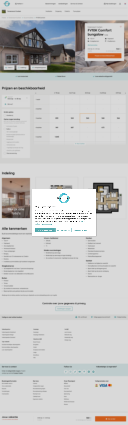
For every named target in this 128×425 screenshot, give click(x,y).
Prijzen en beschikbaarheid (104, 56)
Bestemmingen (50, 4)
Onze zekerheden (6, 386)
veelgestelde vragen (13, 371)
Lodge (34, 352)
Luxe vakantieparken (7, 349)
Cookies (62, 416)
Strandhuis (36, 355)
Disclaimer (68, 416)
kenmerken (92, 45)
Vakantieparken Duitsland (8, 337)
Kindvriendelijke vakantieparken (10, 347)
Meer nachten (81, 143)
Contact (35, 383)
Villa (34, 357)
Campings (36, 329)
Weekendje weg (69, 337)
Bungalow (35, 344)
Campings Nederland (38, 334)
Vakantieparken (6, 329)
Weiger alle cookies (63, 230)
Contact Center (18, 373)
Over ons (66, 388)
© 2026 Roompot (83, 416)
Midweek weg (68, 334)
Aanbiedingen (63, 4)
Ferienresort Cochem (95, 27)
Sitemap (75, 416)
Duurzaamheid (68, 391)
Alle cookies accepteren (45, 230)
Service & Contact (77, 4)
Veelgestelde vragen (38, 386)
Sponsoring (67, 394)
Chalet (35, 347)
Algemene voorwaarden (46, 416)
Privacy (56, 416)
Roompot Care (36, 394)
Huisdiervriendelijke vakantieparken (11, 344)
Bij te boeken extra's (7, 383)
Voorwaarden (5, 394)
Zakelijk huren (36, 396)
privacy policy (47, 224)
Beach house (36, 342)
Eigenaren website (38, 399)
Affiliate (66, 383)
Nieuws (66, 404)
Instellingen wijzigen (64, 309)
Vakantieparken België (7, 334)
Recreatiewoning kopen (39, 388)
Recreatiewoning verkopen (40, 391)
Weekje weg (68, 340)
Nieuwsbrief (67, 386)
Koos (65, 396)
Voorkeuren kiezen (80, 230)
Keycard (4, 388)
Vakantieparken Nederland (9, 332)
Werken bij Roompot (69, 401)
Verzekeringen (5, 391)
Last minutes (68, 332)
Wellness (66, 399)
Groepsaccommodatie (39, 349)
